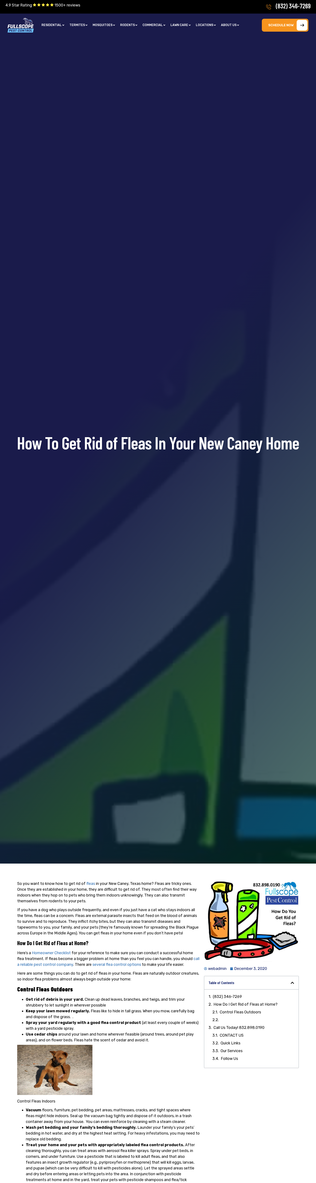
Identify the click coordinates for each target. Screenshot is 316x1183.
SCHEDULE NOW (280, 25)
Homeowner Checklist (51, 953)
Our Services (231, 1050)
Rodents (127, 25)
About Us (228, 25)
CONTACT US (232, 1035)
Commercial (153, 25)
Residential (51, 25)
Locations (204, 25)
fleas (90, 883)
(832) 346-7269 (293, 6)
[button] (53, 25)
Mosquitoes (102, 25)
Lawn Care (179, 25)
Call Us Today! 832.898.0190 (238, 1027)
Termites (77, 25)
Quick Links (230, 1043)
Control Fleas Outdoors (240, 1012)
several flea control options (116, 964)
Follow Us (229, 1058)
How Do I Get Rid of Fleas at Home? (245, 1004)
